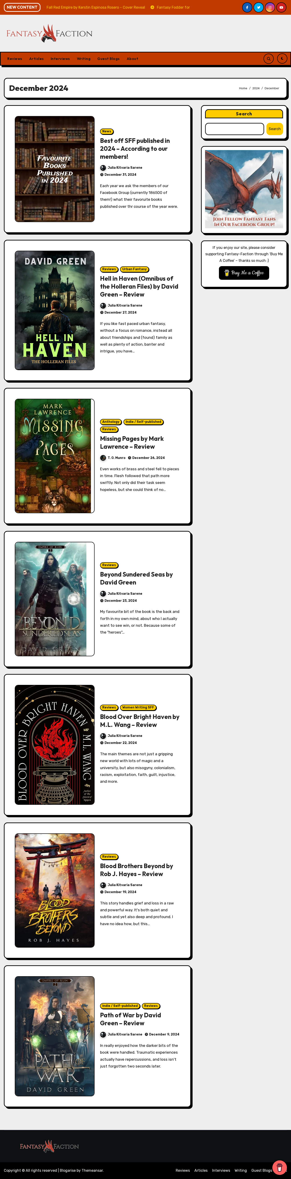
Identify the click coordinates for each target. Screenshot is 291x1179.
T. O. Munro (116, 458)
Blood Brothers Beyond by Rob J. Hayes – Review (136, 870)
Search (244, 113)
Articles (36, 58)
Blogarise (68, 1170)
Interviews (60, 58)
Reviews (14, 58)
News (106, 131)
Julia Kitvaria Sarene (125, 168)
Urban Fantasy (134, 269)
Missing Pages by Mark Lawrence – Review (132, 442)
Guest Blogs (108, 58)
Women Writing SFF (138, 707)
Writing (84, 58)
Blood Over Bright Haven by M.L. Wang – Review (139, 720)
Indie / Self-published (143, 422)
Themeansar (92, 1170)
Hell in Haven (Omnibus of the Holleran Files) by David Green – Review (139, 286)
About (132, 58)
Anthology (110, 422)
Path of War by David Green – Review (130, 1019)
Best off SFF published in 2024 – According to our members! (135, 148)
